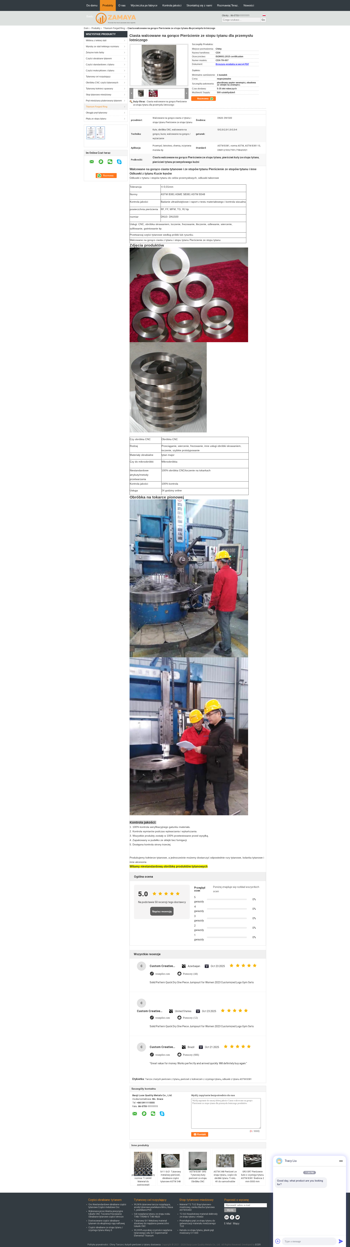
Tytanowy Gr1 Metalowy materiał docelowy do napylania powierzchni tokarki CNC (151, 1223)
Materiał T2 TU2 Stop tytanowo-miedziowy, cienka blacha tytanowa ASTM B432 (197, 1207)
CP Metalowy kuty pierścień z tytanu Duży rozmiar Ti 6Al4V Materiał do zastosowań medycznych (143, 1179)
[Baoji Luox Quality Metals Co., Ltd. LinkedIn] (226, 1217)
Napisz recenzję (162, 911)
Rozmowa (203, 98)
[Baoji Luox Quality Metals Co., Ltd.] (116, 18)
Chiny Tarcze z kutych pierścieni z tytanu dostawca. (136, 1244)
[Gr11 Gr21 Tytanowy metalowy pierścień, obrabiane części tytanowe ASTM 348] (170, 1161)
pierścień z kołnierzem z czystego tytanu (201, 1079)
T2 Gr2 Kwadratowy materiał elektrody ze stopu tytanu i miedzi (198, 1215)
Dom (86, 28)
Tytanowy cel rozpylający (98, 76)
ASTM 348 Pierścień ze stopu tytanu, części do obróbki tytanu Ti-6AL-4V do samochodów (225, 1176)
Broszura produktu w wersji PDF (232, 64)
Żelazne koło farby (95, 52)
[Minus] (341, 1161)
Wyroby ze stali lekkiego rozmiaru (102, 46)
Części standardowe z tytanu (100, 64)
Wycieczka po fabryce (144, 5)
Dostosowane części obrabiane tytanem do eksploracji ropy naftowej (106, 1222)
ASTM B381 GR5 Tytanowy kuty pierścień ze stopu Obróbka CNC (198, 1176)
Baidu (89, 16)
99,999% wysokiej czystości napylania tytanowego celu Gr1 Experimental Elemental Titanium (153, 1233)
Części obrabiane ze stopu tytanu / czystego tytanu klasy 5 (105, 1228)
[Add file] (277, 1241)
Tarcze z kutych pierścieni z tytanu (162, 1079)
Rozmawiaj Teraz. (227, 5)
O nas (122, 5)
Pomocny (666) (191, 1054)
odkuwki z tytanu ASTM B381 (237, 1079)
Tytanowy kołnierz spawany (99, 88)
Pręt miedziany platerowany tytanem (104, 100)
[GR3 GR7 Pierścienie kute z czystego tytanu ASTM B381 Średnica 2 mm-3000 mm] (252, 1161)
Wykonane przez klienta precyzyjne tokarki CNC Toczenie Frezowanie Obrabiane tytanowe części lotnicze (105, 1214)
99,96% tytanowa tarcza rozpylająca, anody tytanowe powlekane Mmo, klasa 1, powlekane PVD (153, 1207)
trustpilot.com (162, 974)
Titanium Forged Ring (114, 28)
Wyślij (230, 1210)
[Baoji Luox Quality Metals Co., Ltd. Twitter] (237, 1217)
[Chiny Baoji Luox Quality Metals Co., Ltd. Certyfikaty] (96, 133)
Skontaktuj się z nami (199, 5)
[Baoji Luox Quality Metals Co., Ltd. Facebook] (232, 1217)
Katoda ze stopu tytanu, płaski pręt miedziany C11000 (197, 1231)
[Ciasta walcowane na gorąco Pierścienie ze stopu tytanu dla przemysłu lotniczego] (159, 65)
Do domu (91, 5)
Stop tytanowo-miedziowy (98, 94)
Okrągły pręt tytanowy (96, 112)
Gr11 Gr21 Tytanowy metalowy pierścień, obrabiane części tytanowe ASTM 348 (170, 1176)
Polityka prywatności (98, 1244)
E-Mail (227, 1223)
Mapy (236, 1223)
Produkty (107, 5)
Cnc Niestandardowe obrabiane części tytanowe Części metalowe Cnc (107, 1206)
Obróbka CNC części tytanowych (102, 82)
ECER (258, 1244)
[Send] (341, 1241)
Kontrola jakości (171, 5)
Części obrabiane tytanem (99, 58)
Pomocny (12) (190, 1017)
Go (263, 19)
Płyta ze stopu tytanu (96, 118)
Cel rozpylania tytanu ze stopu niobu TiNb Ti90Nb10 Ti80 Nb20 (152, 1215)
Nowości (249, 5)
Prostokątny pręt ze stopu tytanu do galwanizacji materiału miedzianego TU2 (198, 1223)
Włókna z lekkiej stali (96, 40)
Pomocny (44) (190, 974)
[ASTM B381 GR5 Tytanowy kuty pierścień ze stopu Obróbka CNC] (198, 1161)
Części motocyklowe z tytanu (100, 70)
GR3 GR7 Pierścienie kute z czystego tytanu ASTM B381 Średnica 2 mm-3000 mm (252, 1176)
